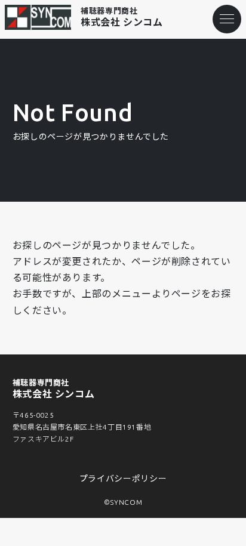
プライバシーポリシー (123, 478)
